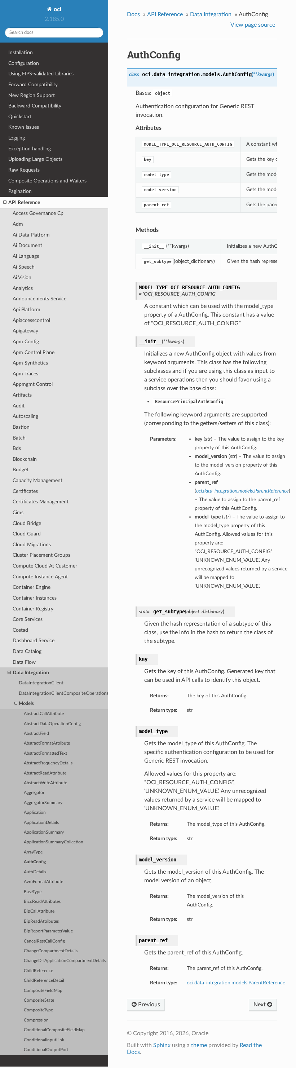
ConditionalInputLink (44, 1040)
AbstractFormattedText (45, 753)
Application (35, 813)
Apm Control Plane (33, 352)
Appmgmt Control (33, 384)
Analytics (23, 288)
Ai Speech (24, 267)
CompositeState (39, 1000)
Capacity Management (37, 480)
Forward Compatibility (33, 84)
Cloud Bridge (27, 523)
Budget (20, 469)
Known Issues (23, 127)
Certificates (25, 491)
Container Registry (33, 609)
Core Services (28, 619)
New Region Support (31, 95)
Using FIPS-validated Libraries (41, 73)
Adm (18, 224)
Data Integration (31, 672)
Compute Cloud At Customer (45, 566)
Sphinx (162, 1045)
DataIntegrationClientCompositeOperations (63, 693)
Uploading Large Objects (35, 159)
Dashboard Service (33, 640)
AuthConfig (35, 862)
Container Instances (35, 598)
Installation (20, 52)
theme (199, 1045)
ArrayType (33, 852)
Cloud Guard (27, 534)
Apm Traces (25, 373)
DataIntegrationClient (41, 683)
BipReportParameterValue (48, 931)
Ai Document (27, 245)
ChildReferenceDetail (44, 981)
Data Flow (24, 662)
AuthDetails (35, 872)
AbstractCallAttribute (44, 714)
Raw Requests (24, 170)
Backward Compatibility (34, 106)
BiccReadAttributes (42, 902)
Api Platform (26, 309)
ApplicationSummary (44, 832)
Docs (133, 14)
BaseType (32, 892)
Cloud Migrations (32, 544)
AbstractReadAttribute (45, 773)
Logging (16, 138)
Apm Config (26, 341)
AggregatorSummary (43, 803)
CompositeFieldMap (43, 991)
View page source (252, 25)
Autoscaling (25, 416)
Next (260, 1004)
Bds (17, 448)
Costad (20, 630)
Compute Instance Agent (40, 576)
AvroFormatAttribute (43, 882)
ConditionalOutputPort (46, 1050)
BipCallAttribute (39, 911)
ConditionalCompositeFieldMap (54, 1030)
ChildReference (38, 971)
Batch (19, 438)
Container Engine (31, 587)
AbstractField (36, 734)
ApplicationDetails (41, 823)
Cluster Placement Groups (41, 555)
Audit (19, 406)
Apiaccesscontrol (31, 320)
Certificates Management (41, 501)
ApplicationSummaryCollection (53, 842)
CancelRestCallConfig (44, 941)
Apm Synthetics (30, 363)
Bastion (21, 427)
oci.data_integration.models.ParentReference (236, 982)
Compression (36, 1020)
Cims (18, 512)
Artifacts (22, 395)
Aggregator (34, 793)
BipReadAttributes (41, 921)
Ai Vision (22, 277)
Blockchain (25, 459)
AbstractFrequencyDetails (48, 763)
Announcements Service (39, 298)
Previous (148, 1004)
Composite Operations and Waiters (47, 181)
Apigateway (25, 331)
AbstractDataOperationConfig (52, 724)
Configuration (23, 63)
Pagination (20, 191)
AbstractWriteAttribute (45, 783)
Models (26, 703)
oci (56, 9)
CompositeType (38, 1010)
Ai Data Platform (31, 235)
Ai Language (26, 256)
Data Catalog (27, 651)
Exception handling (29, 148)
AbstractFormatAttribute (47, 743)
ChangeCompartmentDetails (51, 951)
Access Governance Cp (38, 213)
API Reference (24, 202)
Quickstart (19, 116)
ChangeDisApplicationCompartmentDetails (65, 961)
